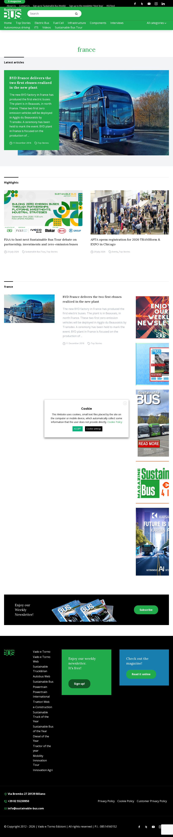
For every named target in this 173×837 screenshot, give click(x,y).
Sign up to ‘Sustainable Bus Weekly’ (49, 5)
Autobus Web (41, 676)
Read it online (141, 674)
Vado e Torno (41, 652)
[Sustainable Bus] (12, 13)
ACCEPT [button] (77, 428)
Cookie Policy (125, 801)
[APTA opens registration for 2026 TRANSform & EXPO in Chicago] (130, 212)
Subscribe (146, 610)
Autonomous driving (17, 27)
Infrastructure (77, 23)
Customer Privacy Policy (152, 801)
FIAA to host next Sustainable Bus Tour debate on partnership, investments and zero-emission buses (41, 242)
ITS (36, 27)
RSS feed (111, 5)
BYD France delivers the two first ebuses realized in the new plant (30, 82)
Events (115, 251)
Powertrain (40, 687)
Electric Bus (42, 23)
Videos (46, 27)
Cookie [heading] (86, 408)
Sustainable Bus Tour (68, 27)
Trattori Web (41, 702)
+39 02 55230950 (18, 801)
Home (8, 23)
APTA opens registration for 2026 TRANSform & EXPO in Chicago (125, 242)
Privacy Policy (106, 801)
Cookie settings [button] (93, 428)
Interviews (116, 23)
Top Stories (23, 23)
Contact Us (24, 5)
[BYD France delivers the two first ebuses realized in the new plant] (93, 112)
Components (98, 23)
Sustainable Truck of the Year (41, 716)
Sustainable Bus (43, 681)
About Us (11, 5)
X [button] (125, 403)
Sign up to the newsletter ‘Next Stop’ (86, 5)
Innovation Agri (43, 770)
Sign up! (79, 684)
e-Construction (42, 707)
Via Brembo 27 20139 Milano (26, 794)
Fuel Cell (58, 23)
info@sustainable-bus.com (25, 808)
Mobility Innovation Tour (40, 760)
